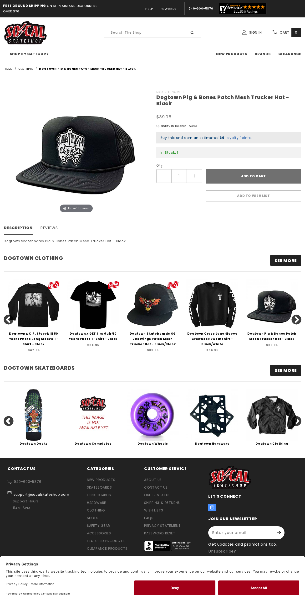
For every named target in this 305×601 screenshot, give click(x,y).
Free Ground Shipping (24, 6)
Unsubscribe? (222, 551)
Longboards (99, 495)
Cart (288, 32)
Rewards (169, 8)
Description (18, 228)
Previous (8, 320)
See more (285, 261)
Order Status (157, 495)
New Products (231, 54)
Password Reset (159, 533)
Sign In (255, 32)
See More (285, 370)
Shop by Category (29, 54)
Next (296, 320)
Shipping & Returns (162, 502)
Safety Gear (98, 525)
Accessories (99, 533)
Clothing (96, 510)
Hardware (96, 502)
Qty (159, 165)
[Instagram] (212, 507)
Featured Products (106, 540)
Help (149, 8)
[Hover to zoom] (76, 150)
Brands (263, 54)
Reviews (49, 228)
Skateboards (99, 487)
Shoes (92, 518)
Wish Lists (153, 510)
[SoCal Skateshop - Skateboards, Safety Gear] (25, 32)
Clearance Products (107, 548)
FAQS (148, 518)
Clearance (289, 54)
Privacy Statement (162, 525)
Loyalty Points (238, 137)
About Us (153, 479)
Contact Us (156, 487)
